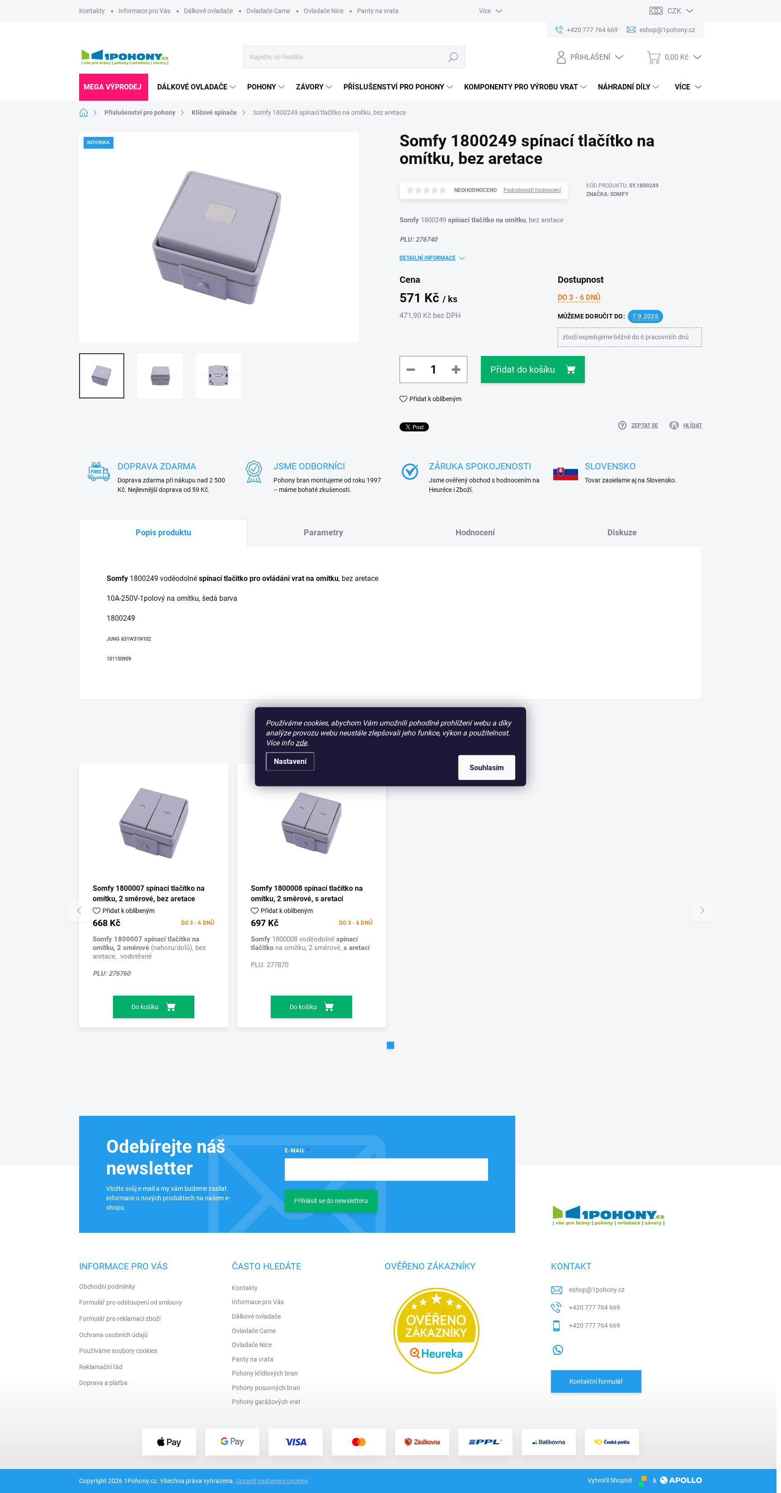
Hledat (453, 57)
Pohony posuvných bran (266, 1387)
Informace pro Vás (144, 10)
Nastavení (290, 761)
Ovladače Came (268, 10)
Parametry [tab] (323, 532)
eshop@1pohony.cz (597, 1289)
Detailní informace (428, 258)
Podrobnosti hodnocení (532, 190)
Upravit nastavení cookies (272, 1480)
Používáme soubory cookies (118, 1350)
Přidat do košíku (522, 369)
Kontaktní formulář (596, 1381)
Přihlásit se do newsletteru (331, 1200)
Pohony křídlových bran (265, 1373)
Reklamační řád (100, 1367)
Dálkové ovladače (208, 10)
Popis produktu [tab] (163, 532)
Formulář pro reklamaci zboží (119, 1318)
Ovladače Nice (323, 10)
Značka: (607, 194)
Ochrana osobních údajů (113, 1335)
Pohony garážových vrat (266, 1401)
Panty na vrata (378, 10)
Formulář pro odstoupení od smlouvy (130, 1302)
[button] (390, 1045)
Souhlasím (487, 767)
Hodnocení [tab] (475, 532)
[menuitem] (113, 87)
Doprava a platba (103, 1382)
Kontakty (92, 10)
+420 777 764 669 (594, 1307)
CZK (674, 11)
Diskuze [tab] (622, 532)
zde (301, 742)
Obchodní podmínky (107, 1286)
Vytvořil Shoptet (610, 1480)
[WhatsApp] (558, 1348)
